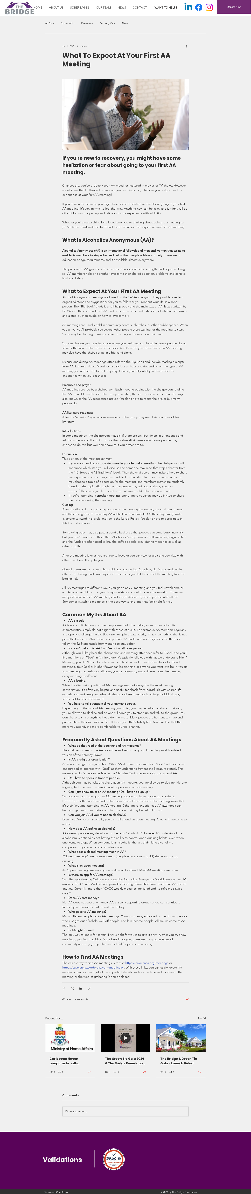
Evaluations (87, 23)
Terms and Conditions (56, 1192)
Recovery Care (107, 23)
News (125, 23)
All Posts (49, 23)
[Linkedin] (188, 7)
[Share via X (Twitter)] (72, 988)
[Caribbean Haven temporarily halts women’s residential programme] (70, 1038)
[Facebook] (199, 7)
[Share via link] (89, 988)
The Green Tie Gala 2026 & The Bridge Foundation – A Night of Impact (125, 1061)
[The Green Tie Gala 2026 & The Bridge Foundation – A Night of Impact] (125, 1038)
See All (202, 1017)
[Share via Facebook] (64, 988)
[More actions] (187, 46)
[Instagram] (209, 7)
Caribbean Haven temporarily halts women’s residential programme (66, 1061)
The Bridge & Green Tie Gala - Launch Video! (178, 1060)
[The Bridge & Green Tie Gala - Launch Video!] (181, 1038)
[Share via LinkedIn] (80, 988)
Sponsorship (67, 23)
